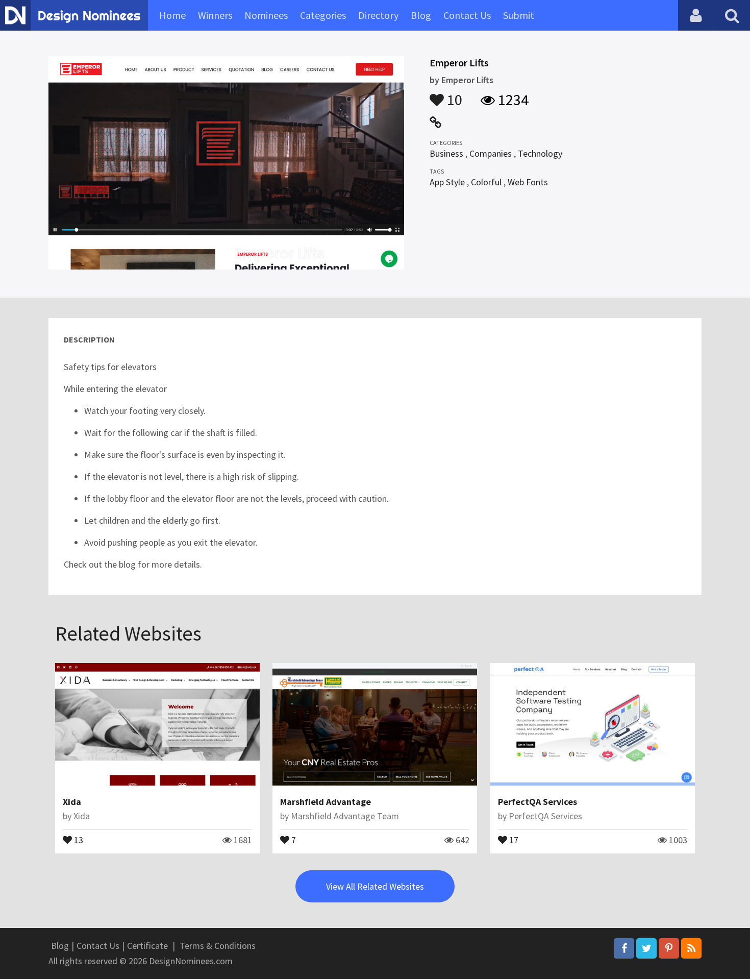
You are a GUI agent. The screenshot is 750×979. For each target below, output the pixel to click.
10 (453, 95)
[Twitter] (646, 948)
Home (172, 15)
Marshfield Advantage (325, 801)
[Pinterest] (669, 948)
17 (512, 839)
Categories (323, 15)
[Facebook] (624, 948)
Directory (378, 15)
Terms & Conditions (218, 945)
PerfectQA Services (537, 801)
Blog (421, 15)
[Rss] (691, 948)
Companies (490, 153)
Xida (72, 801)
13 (77, 839)
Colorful (486, 182)
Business (446, 153)
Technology (540, 153)
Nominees (266, 15)
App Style (447, 182)
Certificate (147, 945)
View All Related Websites (375, 886)
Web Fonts (528, 182)
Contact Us (467, 15)
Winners (215, 15)
